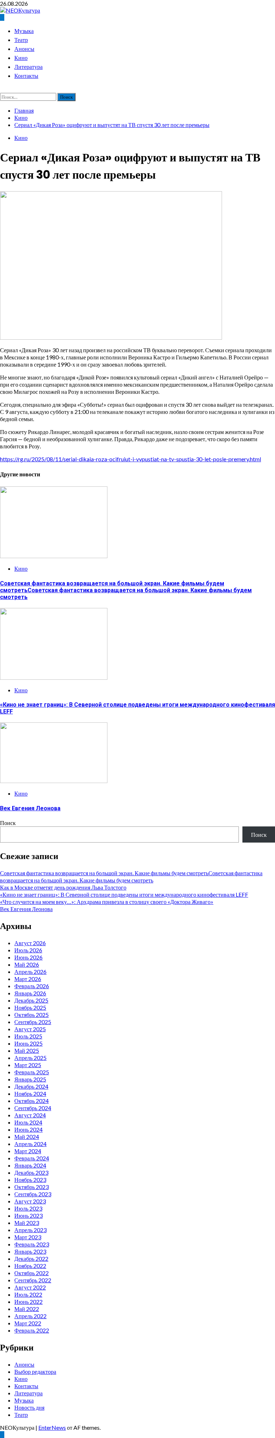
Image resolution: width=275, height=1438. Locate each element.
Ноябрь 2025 (30, 1007)
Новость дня (29, 1407)
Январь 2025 (30, 1079)
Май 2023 (26, 1222)
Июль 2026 (28, 950)
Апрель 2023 (30, 1229)
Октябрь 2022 (31, 1272)
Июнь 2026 (28, 957)
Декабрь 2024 (31, 1086)
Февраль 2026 (31, 985)
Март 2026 (27, 978)
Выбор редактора (35, 1371)
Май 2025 (26, 1050)
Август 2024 (30, 1115)
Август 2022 (30, 1287)
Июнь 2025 (28, 1043)
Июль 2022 (28, 1294)
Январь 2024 (30, 1165)
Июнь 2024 (28, 1129)
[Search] (2, 89)
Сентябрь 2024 (32, 1107)
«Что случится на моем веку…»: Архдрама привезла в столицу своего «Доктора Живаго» (106, 901)
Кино (21, 58)
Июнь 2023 (28, 1215)
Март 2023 (27, 1237)
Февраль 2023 (31, 1244)
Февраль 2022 (31, 1330)
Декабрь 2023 (31, 1172)
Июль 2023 (28, 1208)
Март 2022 (27, 1323)
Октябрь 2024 (31, 1100)
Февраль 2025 (31, 1072)
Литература (28, 67)
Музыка (24, 31)
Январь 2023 (30, 1251)
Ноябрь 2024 (30, 1093)
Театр (21, 40)
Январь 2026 (30, 993)
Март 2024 (27, 1150)
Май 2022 (26, 1308)
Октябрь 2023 (31, 1186)
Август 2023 (30, 1201)
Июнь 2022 (28, 1301)
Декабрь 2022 (31, 1258)
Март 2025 (27, 1064)
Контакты (26, 76)
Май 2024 (26, 1136)
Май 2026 (26, 964)
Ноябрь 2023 (30, 1179)
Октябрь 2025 (31, 1014)
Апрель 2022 (30, 1315)
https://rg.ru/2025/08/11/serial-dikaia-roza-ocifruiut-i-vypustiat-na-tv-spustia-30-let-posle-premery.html (130, 459)
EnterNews (52, 1427)
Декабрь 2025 (31, 1000)
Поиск (8, 822)
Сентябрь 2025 (32, 1021)
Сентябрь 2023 (32, 1194)
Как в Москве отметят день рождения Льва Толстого (63, 887)
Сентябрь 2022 (32, 1280)
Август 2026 (30, 942)
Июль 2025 (28, 1036)
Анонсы (24, 49)
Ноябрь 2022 (30, 1265)
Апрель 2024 (30, 1143)
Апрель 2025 (30, 1057)
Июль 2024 (28, 1122)
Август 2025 (30, 1029)
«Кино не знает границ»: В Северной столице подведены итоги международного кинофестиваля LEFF (124, 894)
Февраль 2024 (31, 1158)
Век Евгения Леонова (30, 808)
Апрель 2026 (30, 971)
